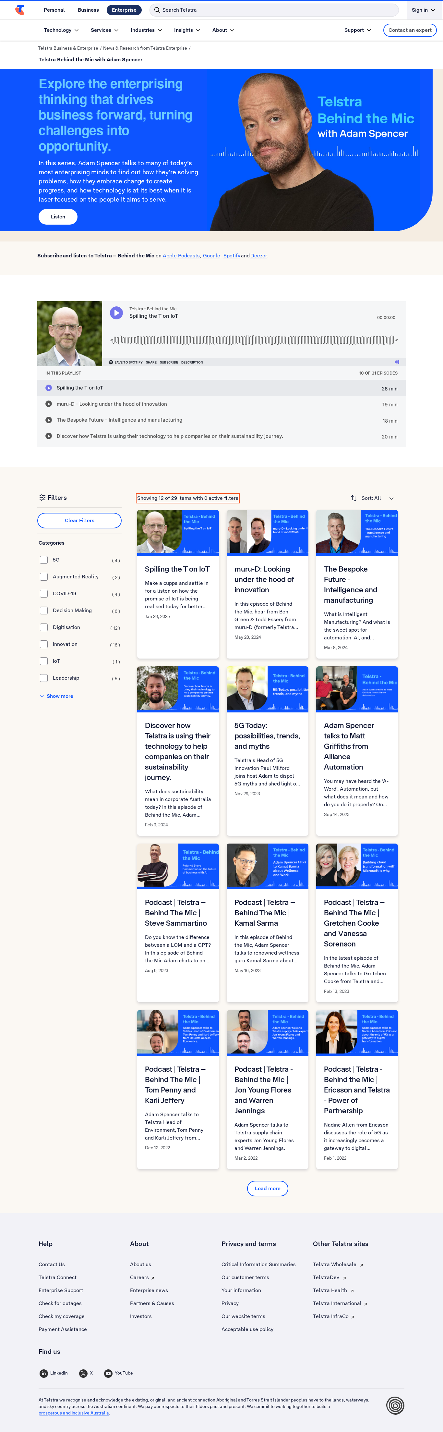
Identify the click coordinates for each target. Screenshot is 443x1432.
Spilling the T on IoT (177, 569)
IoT (86, 661)
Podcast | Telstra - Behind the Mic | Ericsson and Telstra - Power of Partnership (357, 1089)
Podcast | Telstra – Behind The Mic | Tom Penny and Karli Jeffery (175, 1084)
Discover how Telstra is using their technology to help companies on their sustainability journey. (177, 751)
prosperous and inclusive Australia (74, 1413)
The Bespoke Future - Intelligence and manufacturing (350, 584)
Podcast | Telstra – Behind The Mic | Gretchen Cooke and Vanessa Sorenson (354, 922)
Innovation (86, 644)
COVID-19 (86, 593)
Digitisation (86, 627)
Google (211, 255)
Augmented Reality (86, 576)
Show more (60, 696)
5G (86, 559)
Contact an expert (410, 30)
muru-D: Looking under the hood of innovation (264, 579)
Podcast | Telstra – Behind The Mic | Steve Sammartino (176, 912)
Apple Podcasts (181, 255)
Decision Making (86, 610)
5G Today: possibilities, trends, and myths (267, 736)
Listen (58, 216)
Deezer (258, 255)
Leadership (86, 678)
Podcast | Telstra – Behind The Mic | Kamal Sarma (264, 912)
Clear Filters (79, 520)
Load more (268, 1188)
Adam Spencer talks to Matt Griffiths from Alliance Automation (349, 746)
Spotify (231, 255)
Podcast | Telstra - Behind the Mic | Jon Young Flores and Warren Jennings (263, 1089)
